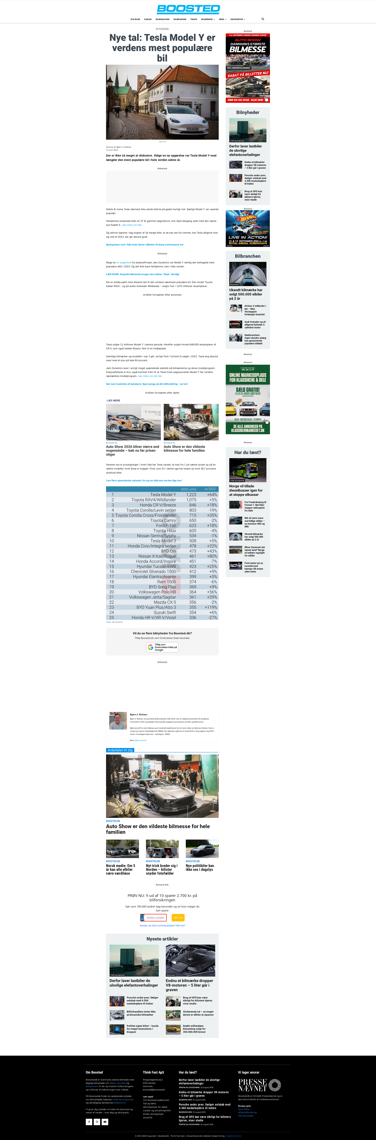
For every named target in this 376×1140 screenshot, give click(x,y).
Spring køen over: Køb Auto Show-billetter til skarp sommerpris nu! (144, 244)
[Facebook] (89, 1122)
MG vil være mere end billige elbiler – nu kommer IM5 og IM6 (255, 522)
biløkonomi (120, 1102)
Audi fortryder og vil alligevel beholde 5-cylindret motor (255, 325)
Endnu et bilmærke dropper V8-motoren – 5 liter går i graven (189, 985)
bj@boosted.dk (140, 740)
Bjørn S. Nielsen (124, 147)
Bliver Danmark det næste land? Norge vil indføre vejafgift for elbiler (255, 551)
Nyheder (162, 29)
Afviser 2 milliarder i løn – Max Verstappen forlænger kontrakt (255, 310)
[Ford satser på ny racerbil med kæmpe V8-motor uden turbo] (235, 565)
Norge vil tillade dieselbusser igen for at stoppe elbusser (246, 490)
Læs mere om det (131, 224)
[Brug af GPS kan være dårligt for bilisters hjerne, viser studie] (173, 1001)
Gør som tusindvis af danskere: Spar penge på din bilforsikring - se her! (147, 383)
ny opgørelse (123, 262)
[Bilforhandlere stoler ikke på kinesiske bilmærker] (117, 1015)
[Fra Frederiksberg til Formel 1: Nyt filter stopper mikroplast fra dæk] (235, 505)
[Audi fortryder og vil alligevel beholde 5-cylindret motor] (235, 324)
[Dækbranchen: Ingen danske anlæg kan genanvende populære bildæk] (235, 338)
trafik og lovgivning (123, 1099)
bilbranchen (92, 1086)
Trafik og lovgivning (117, 975)
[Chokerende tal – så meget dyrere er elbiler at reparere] (173, 1015)
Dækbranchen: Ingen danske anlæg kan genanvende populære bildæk (255, 339)
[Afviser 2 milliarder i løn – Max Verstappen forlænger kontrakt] (235, 308)
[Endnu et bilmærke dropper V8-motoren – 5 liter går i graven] (190, 961)
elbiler (113, 1083)
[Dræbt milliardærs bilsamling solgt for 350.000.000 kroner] (173, 1029)
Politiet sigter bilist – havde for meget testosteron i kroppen (142, 1028)
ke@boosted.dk (233, 1136)
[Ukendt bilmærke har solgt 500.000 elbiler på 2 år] (247, 274)
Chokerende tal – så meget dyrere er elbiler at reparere (198, 1013)
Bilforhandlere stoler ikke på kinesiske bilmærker (141, 1013)
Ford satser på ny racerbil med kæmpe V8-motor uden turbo (254, 567)
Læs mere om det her (150, 376)
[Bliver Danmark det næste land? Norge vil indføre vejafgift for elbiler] (235, 550)
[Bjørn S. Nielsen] (118, 727)
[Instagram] (97, 1122)
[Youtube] (105, 1122)
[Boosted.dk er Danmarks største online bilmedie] (188, 9)
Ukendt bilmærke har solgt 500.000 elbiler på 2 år (245, 294)
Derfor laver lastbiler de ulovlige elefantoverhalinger (134, 982)
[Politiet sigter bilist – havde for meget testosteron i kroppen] (117, 1029)
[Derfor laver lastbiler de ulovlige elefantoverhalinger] (134, 961)
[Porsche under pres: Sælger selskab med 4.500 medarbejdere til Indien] (117, 1001)
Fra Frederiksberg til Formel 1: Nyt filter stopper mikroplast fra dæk (255, 506)
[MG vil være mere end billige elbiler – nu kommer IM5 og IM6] (235, 520)
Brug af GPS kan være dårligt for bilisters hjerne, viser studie (198, 1000)
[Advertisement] (162, 317)
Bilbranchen (171, 975)
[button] (262, 19)
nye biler (121, 1083)
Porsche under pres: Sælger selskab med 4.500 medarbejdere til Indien (142, 1000)
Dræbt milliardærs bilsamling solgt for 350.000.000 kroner (194, 1028)
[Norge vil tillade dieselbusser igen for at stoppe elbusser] (247, 470)
